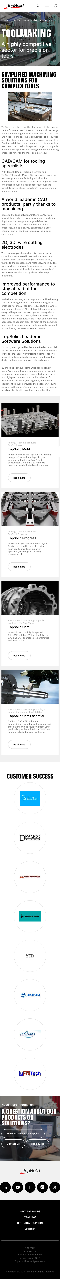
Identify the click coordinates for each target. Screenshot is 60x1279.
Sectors (48, 20)
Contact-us (13, 1143)
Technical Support (30, 1223)
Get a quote (37, 1143)
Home (4, 20)
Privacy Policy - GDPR (30, 1257)
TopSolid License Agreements (30, 1261)
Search (38, 6)
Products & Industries (25, 20)
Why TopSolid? (30, 1211)
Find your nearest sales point (23, 1133)
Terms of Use (30, 1251)
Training (30, 1217)
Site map (30, 1247)
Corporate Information (30, 1254)
